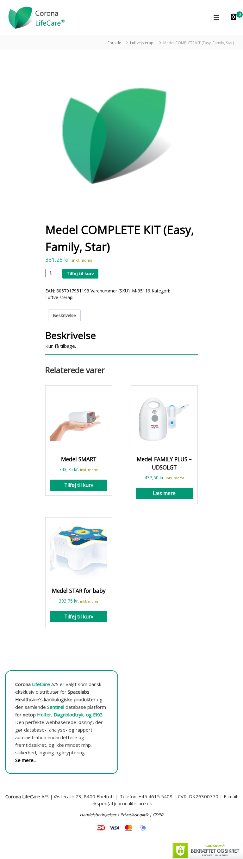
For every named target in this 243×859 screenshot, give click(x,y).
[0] (233, 18)
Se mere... (25, 760)
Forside (114, 43)
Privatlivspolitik (134, 815)
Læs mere (164, 493)
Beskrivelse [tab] (64, 315)
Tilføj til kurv (80, 273)
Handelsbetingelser (98, 815)
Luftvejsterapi (142, 43)
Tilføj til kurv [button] (78, 485)
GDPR (158, 815)
